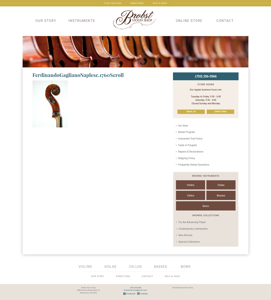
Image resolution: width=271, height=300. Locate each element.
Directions (137, 3)
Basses (221, 195)
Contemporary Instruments (193, 228)
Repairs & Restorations (190, 151)
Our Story (46, 21)
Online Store (189, 21)
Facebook (130, 293)
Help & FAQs (160, 3)
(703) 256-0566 (112, 3)
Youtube (144, 293)
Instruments (82, 21)
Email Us (191, 111)
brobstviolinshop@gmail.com (135, 290)
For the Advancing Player (192, 222)
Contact (225, 21)
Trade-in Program (187, 145)
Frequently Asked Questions (193, 164)
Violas (221, 185)
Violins (190, 185)
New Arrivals (185, 235)
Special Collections (189, 241)
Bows (206, 206)
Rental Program (186, 132)
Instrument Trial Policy (190, 138)
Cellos (190, 195)
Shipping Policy (186, 158)
